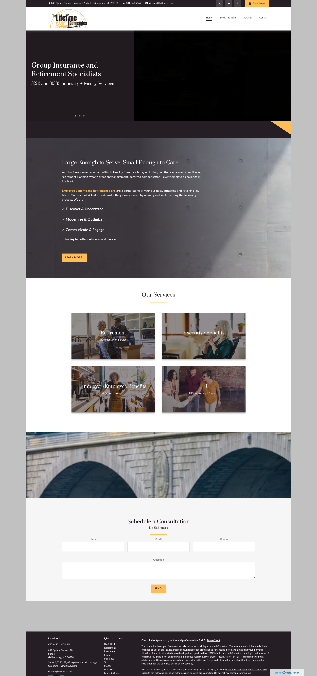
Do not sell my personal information (232, 673)
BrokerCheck (213, 640)
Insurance (109, 659)
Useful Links (110, 644)
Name (93, 539)
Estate (107, 655)
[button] (209, 18)
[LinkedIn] (228, 3)
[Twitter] (219, 3)
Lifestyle (108, 670)
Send (158, 588)
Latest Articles (111, 673)
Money (107, 666)
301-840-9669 (133, 3)
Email (158, 539)
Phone (224, 539)
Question (158, 559)
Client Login (259, 3)
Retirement (110, 648)
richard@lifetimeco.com (161, 3)
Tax (105, 662)
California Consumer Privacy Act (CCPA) (246, 670)
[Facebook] (237, 3)
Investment (110, 651)
